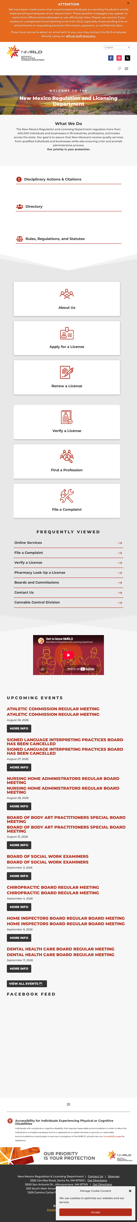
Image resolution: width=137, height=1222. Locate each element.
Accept (95, 1212)
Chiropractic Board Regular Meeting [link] (53, 887)
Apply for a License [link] (66, 347)
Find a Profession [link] (67, 470)
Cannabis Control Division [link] (37, 602)
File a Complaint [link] (67, 509)
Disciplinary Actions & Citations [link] (52, 179)
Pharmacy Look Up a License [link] (39, 572)
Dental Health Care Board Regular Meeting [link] (60, 949)
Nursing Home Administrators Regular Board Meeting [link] (63, 780)
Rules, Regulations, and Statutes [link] (55, 239)
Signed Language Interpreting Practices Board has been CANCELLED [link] (65, 741)
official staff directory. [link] (81, 36)
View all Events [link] (23, 984)
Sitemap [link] (113, 1176)
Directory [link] (34, 206)
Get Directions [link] (97, 1180)
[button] (130, 1191)
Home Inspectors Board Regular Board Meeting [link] (66, 918)
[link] (25, 59)
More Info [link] (19, 728)
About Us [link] (66, 308)
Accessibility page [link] (112, 1136)
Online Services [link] (28, 542)
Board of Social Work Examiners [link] (48, 856)
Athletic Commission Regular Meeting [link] (53, 708)
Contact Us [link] (24, 592)
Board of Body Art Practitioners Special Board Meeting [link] (66, 819)
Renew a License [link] (66, 386)
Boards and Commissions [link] (36, 582)
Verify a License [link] (66, 431)
